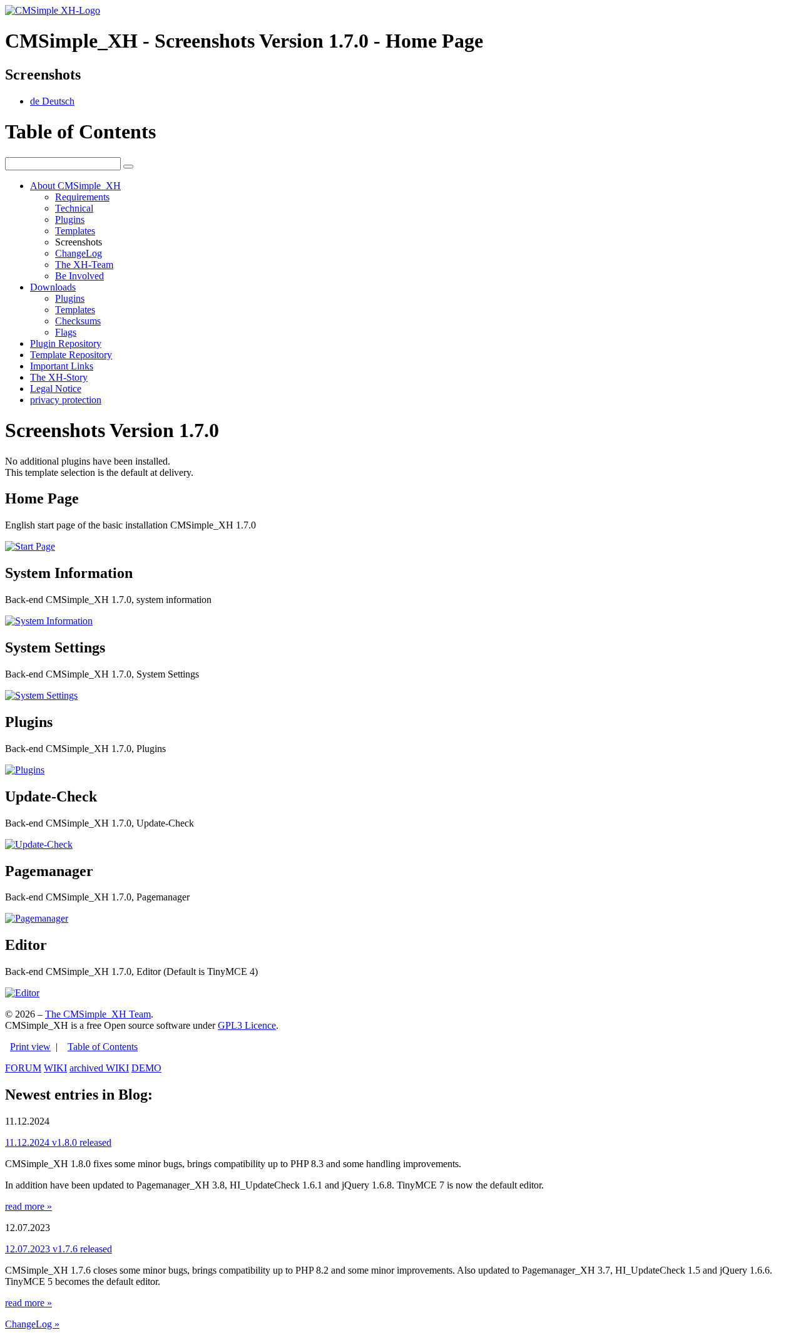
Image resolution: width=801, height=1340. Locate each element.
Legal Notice (55, 388)
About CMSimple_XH (75, 185)
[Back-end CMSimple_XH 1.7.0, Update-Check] (39, 844)
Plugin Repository (65, 343)
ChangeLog (78, 253)
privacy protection (65, 399)
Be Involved (79, 276)
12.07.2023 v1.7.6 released (58, 1249)
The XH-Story (59, 377)
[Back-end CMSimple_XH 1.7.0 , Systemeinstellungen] (41, 695)
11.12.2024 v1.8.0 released (58, 1142)
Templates (75, 230)
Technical (74, 208)
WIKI (55, 1068)
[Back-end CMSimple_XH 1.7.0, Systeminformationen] (49, 621)
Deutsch (52, 101)
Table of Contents (103, 1046)
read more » (28, 1206)
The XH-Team (84, 264)
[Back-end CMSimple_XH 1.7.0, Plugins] (24, 770)
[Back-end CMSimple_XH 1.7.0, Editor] (22, 992)
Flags (65, 332)
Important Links (61, 366)
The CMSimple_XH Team (98, 1014)
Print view (30, 1046)
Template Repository (71, 354)
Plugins (69, 219)
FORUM (23, 1068)
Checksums (78, 321)
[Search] (128, 166)
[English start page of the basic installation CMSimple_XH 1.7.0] (30, 546)
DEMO (146, 1068)
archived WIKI (99, 1068)
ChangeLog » (32, 1324)
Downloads (53, 287)
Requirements (82, 197)
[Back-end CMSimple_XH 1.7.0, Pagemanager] (36, 918)
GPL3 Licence (247, 1025)
